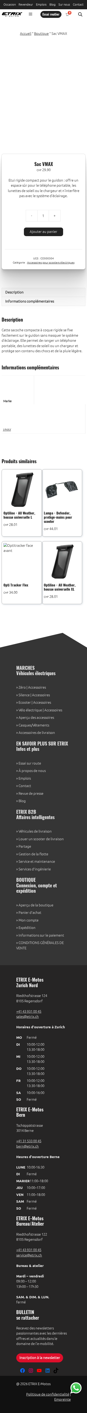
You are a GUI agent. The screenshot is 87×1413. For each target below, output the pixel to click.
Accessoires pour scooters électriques (50, 262)
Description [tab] (14, 292)
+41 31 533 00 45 (28, 1141)
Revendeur (26, 4)
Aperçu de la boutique (36, 905)
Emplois (41, 4)
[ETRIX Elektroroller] (11, 14)
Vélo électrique (30, 710)
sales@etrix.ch (27, 1017)
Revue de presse (31, 793)
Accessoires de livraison (37, 733)
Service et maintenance (37, 861)
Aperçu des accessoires (36, 718)
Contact (78, 4)
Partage (25, 846)
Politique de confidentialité (47, 1394)
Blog (52, 4)
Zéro (22, 687)
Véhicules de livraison (35, 831)
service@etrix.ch (29, 1255)
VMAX (7, 429)
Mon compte (29, 920)
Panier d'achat (30, 913)
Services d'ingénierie (35, 869)
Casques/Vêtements (34, 725)
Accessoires (37, 687)
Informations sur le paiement (41, 935)
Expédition (27, 928)
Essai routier (50, 14)
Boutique (41, 34)
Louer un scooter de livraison (41, 839)
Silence (24, 695)
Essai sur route (30, 763)
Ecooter (25, 702)
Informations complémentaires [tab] (29, 301)
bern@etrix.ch (27, 1146)
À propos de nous (32, 771)
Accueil (25, 34)
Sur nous (64, 4)
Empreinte (62, 1399)
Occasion (9, 4)
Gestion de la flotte (33, 854)
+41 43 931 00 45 (28, 1011)
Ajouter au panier (43, 232)
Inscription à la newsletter (39, 1358)
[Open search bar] (80, 14)
